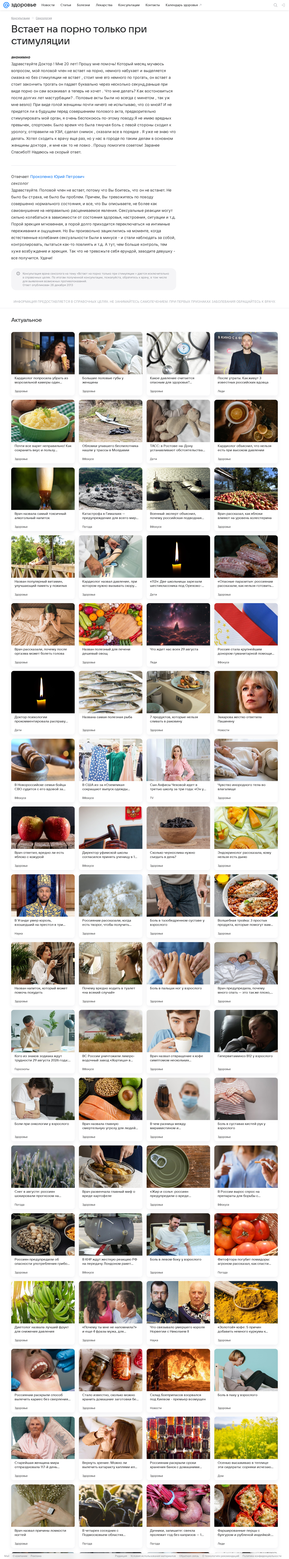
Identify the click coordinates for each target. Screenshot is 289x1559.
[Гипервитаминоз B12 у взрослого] (246, 1041)
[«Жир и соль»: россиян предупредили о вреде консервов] (178, 1177)
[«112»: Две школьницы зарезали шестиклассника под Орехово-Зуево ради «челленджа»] (178, 567)
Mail (6, 1556)
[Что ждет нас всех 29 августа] (178, 635)
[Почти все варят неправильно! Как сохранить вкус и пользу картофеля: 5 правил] (43, 431)
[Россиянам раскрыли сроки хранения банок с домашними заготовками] (178, 1448)
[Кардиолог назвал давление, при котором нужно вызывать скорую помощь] (110, 567)
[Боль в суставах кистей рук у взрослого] (246, 1109)
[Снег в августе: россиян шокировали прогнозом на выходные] (43, 1177)
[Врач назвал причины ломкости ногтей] (43, 1516)
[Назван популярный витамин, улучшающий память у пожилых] (43, 567)
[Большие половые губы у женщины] (110, 364)
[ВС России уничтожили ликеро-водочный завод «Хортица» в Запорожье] (110, 1041)
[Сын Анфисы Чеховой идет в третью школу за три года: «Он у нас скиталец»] (178, 770)
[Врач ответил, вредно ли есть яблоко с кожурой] (43, 838)
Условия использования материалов (153, 1556)
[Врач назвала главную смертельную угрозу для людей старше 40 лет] (110, 1109)
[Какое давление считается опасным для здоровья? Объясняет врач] (178, 364)
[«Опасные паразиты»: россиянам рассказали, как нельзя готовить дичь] (246, 567)
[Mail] (6, 5)
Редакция (121, 1556)
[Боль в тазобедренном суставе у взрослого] (178, 906)
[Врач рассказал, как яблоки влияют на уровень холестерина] (246, 499)
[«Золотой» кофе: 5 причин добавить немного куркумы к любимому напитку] (246, 1313)
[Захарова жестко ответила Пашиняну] (246, 702)
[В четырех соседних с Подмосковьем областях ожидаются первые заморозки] (110, 1516)
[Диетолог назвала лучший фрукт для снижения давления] (43, 1313)
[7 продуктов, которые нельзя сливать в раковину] (178, 702)
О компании (20, 1556)
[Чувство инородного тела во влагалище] (246, 770)
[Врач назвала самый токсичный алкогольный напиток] (43, 499)
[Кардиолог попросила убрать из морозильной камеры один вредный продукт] (43, 364)
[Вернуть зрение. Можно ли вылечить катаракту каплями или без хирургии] (110, 1448)
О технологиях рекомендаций (220, 1556)
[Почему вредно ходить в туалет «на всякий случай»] (110, 974)
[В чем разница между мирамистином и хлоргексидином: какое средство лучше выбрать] (178, 1109)
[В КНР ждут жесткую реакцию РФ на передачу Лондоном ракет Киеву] (110, 1245)
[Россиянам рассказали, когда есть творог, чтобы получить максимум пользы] (110, 906)
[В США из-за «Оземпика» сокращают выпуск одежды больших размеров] (110, 770)
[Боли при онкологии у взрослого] (43, 1109)
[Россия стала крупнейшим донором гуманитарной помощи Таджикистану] (246, 635)
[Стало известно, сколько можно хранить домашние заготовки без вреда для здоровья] (110, 1380)
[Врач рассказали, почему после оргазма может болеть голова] (43, 635)
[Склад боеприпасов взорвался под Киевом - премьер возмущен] (178, 1380)
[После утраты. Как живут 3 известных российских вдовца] (246, 364)
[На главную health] (22, 5)
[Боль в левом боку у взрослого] (178, 1245)
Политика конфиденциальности (261, 1556)
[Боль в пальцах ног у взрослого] (178, 974)
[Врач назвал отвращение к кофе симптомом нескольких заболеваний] (178, 1041)
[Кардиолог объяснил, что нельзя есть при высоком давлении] (246, 431)
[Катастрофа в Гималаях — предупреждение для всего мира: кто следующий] (110, 499)
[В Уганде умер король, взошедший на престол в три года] (43, 906)
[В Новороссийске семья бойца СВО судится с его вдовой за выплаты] (43, 770)
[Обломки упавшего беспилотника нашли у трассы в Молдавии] (110, 431)
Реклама (36, 1556)
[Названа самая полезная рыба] (110, 702)
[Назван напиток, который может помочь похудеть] (43, 974)
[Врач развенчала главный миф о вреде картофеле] (110, 1177)
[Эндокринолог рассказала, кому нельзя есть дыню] (246, 838)
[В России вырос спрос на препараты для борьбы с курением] (246, 1177)
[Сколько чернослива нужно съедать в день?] (178, 838)
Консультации (20, 18)
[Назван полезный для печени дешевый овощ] (110, 635)
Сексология (44, 18)
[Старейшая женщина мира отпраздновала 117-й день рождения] (43, 1448)
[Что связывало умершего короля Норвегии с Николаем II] (178, 1313)
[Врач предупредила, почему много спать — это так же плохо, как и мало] (246, 974)
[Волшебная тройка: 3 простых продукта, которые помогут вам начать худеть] (246, 906)
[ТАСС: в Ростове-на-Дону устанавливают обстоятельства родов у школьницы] (178, 431)
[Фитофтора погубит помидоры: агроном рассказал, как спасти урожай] (246, 1245)
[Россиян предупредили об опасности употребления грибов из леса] (43, 1245)
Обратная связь (189, 1556)
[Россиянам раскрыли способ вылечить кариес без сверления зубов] (43, 1380)
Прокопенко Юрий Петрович (57, 176)
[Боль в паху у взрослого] (246, 1380)
